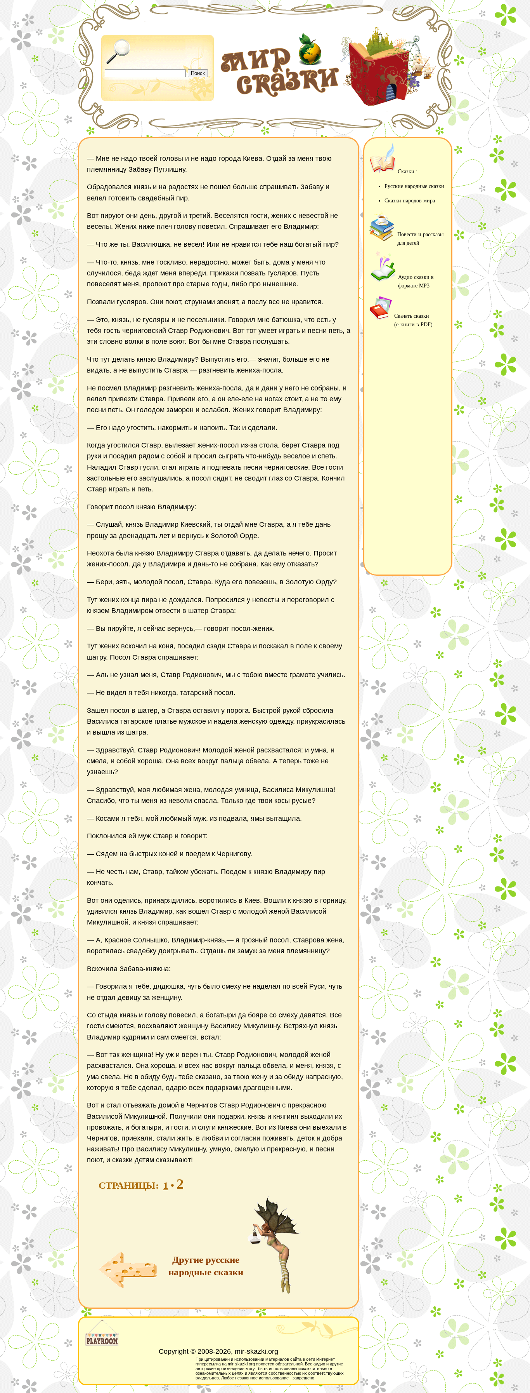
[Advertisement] (408, 453)
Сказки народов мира (410, 200)
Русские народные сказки (414, 186)
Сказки (406, 171)
